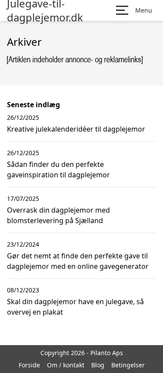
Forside (29, 365)
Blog (97, 365)
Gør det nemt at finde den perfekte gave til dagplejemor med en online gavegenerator (78, 261)
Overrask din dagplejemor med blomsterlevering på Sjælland (58, 215)
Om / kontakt (65, 365)
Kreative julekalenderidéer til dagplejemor (76, 129)
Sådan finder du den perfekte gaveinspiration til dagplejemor (58, 169)
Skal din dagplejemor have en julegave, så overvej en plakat (75, 307)
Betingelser (128, 365)
